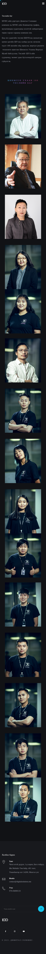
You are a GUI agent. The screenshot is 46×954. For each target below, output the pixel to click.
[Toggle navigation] (43, 3)
